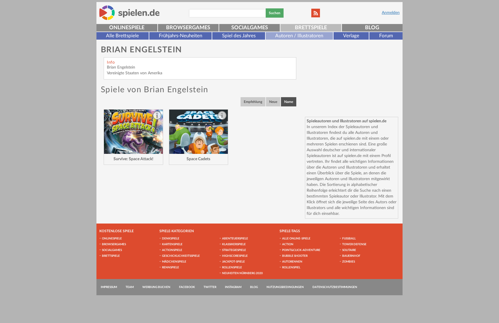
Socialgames (249, 27)
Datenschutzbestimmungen (334, 287)
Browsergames (188, 27)
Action (287, 244)
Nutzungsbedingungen (285, 287)
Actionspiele (172, 250)
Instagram (233, 287)
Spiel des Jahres (239, 35)
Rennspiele (170, 267)
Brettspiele (311, 27)
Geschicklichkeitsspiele (181, 255)
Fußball (349, 238)
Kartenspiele (172, 244)
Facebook (187, 287)
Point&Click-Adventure (301, 250)
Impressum (109, 287)
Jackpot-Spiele (233, 261)
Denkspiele (170, 238)
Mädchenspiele (174, 261)
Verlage (351, 35)
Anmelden (391, 13)
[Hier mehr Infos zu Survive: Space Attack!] (133, 132)
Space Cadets (198, 159)
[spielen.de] (129, 13)
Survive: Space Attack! (133, 159)
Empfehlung (253, 102)
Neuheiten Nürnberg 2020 (242, 273)
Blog (372, 27)
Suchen (274, 13)
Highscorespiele (235, 255)
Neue (273, 102)
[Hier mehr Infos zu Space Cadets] (198, 132)
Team (130, 287)
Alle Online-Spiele (296, 238)
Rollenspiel (291, 267)
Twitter (210, 287)
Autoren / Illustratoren (299, 35)
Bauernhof (351, 255)
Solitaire (349, 250)
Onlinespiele (126, 27)
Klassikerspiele (234, 244)
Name (288, 102)
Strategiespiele (234, 250)
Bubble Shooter (295, 255)
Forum (386, 35)
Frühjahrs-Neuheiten (180, 35)
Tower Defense (354, 244)
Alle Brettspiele (122, 35)
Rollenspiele (232, 267)
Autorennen (292, 261)
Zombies (348, 261)
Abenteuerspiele (235, 238)
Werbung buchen (156, 287)
